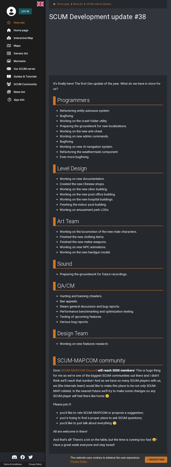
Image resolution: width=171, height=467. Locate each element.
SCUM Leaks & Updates (99, 4)
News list (19, 92)
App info (19, 99)
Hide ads (19, 22)
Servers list (21, 53)
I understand (156, 459)
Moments (20, 61)
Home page (21, 30)
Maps (17, 45)
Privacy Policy (78, 461)
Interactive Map (23, 38)
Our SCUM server (24, 68)
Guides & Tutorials (25, 76)
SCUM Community (25, 84)
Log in (25, 11)
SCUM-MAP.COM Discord (79, 370)
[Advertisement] (108, 49)
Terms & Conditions (13, 464)
